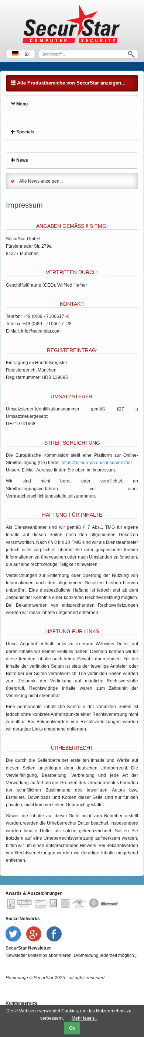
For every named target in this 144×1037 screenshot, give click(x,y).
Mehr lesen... (84, 1018)
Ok (72, 1028)
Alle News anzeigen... (41, 181)
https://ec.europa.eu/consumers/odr (97, 462)
